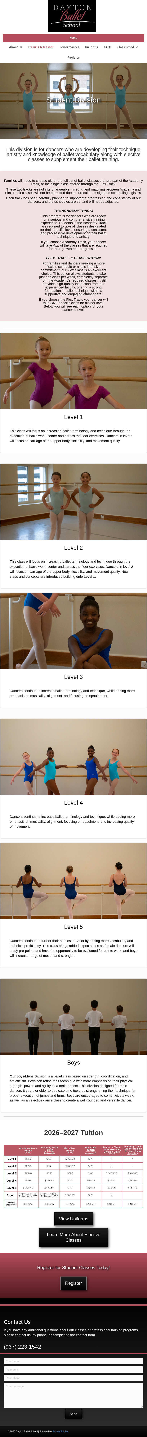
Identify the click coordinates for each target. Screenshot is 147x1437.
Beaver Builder (60, 1431)
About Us (15, 47)
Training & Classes (41, 47)
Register (73, 57)
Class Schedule (127, 47)
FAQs (108, 47)
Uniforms (91, 47)
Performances (69, 47)
